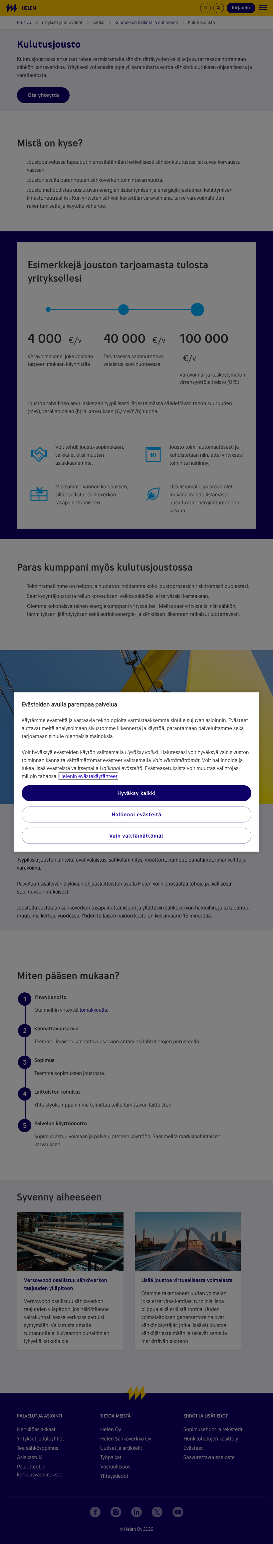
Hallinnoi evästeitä (136, 814)
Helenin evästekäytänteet (88, 776)
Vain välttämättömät (136, 836)
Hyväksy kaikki (136, 793)
